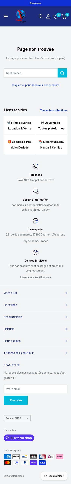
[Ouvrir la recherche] (41, 16)
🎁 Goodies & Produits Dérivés (20, 144)
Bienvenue (35, 3)
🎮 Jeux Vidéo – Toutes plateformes (51, 125)
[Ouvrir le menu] (6, 16)
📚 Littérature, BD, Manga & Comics (51, 144)
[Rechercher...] (62, 72)
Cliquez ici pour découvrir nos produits (35, 85)
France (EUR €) (14, 418)
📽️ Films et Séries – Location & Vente (20, 125)
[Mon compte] (48, 16)
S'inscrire (15, 400)
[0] (64, 16)
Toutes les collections (53, 110)
